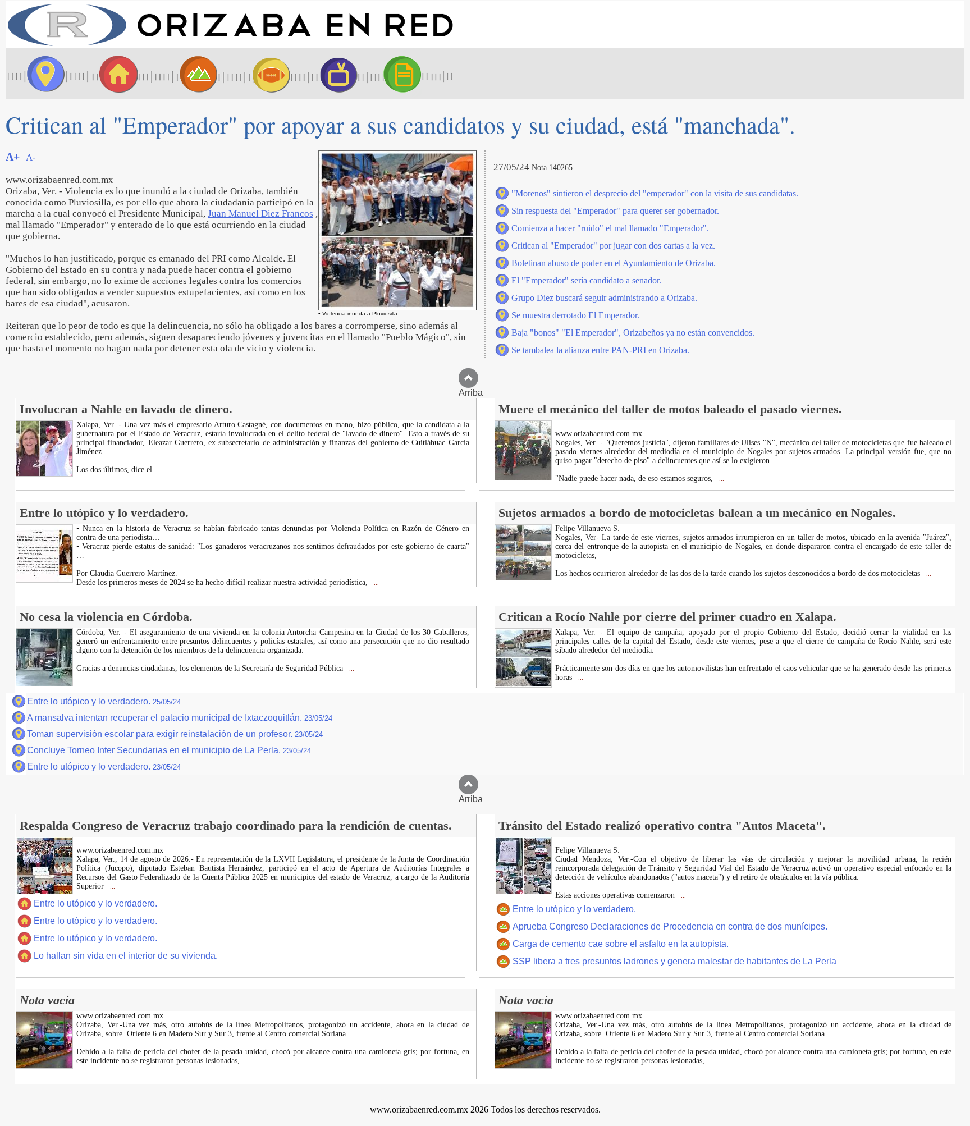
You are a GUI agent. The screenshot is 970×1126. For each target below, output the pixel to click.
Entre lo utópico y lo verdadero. (104, 701)
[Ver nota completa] (44, 473)
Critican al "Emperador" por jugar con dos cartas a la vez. (613, 245)
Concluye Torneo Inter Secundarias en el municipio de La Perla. (169, 750)
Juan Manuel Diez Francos (260, 213)
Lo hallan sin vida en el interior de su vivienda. (126, 955)
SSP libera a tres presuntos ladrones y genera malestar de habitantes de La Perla (674, 961)
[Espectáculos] (334, 73)
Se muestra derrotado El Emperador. (575, 315)
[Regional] (188, 73)
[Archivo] (412, 73)
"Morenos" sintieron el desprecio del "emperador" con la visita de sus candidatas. (654, 193)
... (160, 470)
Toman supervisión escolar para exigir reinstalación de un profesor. (175, 734)
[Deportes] (261, 73)
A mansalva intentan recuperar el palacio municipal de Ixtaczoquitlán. (179, 717)
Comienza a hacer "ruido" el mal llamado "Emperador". (610, 228)
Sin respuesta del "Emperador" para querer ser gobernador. (615, 211)
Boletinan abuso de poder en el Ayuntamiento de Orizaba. (613, 263)
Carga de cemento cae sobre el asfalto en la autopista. (621, 944)
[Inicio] (230, 45)
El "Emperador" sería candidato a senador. (586, 280)
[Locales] (115, 73)
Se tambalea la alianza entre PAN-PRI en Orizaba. (600, 350)
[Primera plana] (42, 73)
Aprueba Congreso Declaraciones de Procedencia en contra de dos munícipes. (670, 926)
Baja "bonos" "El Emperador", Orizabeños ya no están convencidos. (632, 332)
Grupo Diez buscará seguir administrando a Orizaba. (604, 298)
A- (31, 157)
